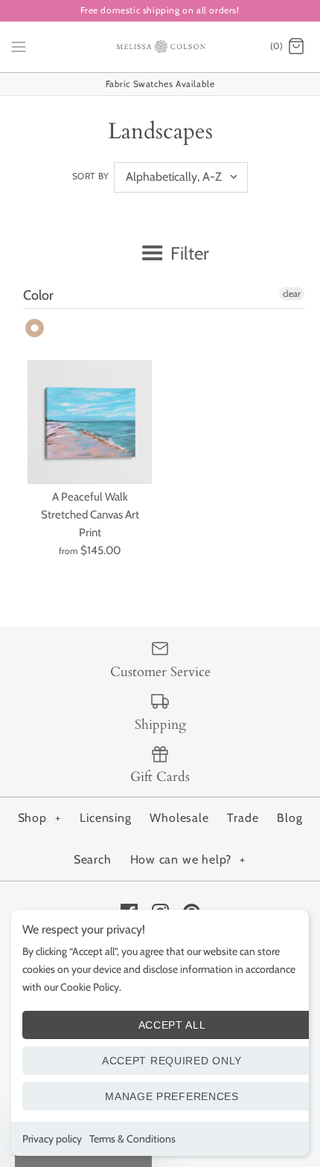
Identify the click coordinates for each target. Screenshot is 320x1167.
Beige (35, 328)
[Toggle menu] (18, 46)
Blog (289, 818)
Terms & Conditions (132, 1138)
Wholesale (179, 818)
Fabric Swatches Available (160, 83)
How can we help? (188, 859)
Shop (39, 818)
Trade (242, 818)
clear (292, 293)
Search (93, 859)
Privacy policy (52, 1138)
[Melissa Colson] (160, 47)
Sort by (90, 175)
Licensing (105, 818)
